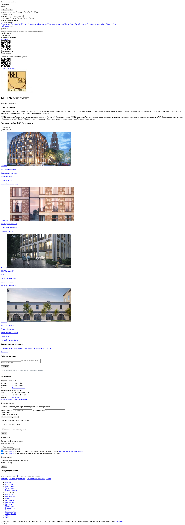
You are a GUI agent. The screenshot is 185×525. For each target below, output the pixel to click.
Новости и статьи (11, 490)
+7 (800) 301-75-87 (7, 39)
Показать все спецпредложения (12, 475)
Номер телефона (39, 410)
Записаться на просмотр (10, 417)
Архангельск (5, 24)
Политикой (118, 521)
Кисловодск (42, 24)
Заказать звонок (6, 53)
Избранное (5, 26)
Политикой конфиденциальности (71, 451)
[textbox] (9, 2)
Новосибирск (69, 24)
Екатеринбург (16, 24)
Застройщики (10, 488)
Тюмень (109, 24)
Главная (8, 482)
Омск (77, 24)
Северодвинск (96, 24)
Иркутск (24, 24)
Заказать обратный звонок (10, 449)
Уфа (114, 24)
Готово (4, 433)
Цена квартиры (6, 14)
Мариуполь (60, 24)
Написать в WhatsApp (9, 68)
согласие (23, 370)
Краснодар (51, 24)
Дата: (3, 413)
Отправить (5, 366)
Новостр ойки (10, 486)
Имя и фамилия (6, 410)
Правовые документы (17, 479)
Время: (3, 415)
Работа (48, 479)
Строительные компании (36, 479)
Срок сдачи (5, 18)
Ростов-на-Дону (85, 24)
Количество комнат (8, 12)
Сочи (104, 24)
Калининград (33, 24)
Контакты (4, 479)
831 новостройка (7, 10)
